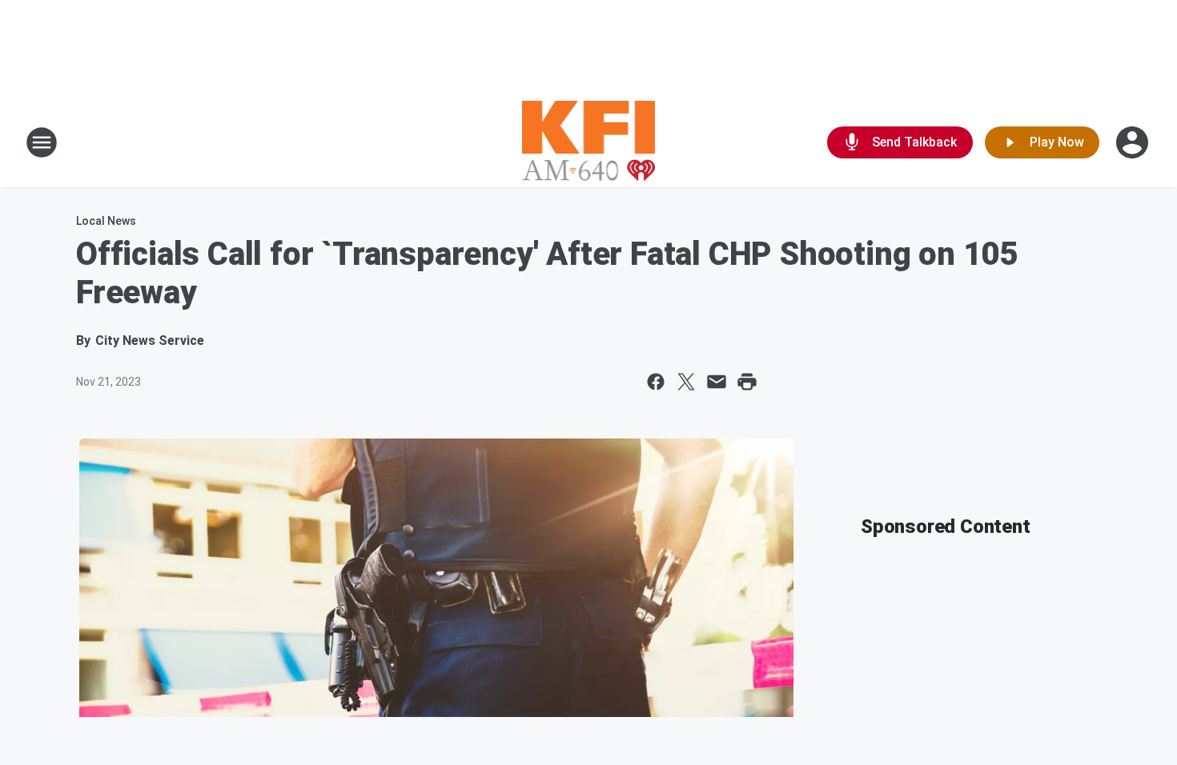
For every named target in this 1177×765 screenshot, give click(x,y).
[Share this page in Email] (716, 381)
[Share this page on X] (686, 381)
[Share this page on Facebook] (656, 381)
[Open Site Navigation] (42, 142)
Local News (106, 220)
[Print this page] (747, 381)
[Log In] (1133, 142)
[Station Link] (589, 142)
